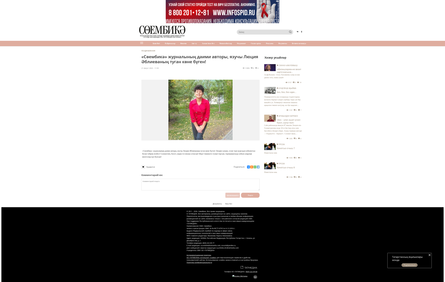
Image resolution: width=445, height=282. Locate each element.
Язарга (250, 195)
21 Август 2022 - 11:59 (150, 68)
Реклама (269, 43)
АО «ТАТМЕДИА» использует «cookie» (201, 257)
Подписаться (410, 265)
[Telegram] (258, 167)
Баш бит (156, 43)
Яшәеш (183, 43)
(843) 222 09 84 (251, 272)
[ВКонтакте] (248, 167)
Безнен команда (299, 43)
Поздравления (148, 51)
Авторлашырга (233, 195)
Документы (217, 204)
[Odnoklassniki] (302, 32)
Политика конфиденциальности (199, 262)
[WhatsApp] (255, 167)
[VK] (298, 32)
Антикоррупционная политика (199, 255)
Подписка (282, 43)
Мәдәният (241, 43)
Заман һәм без (208, 43)
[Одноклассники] (251, 167)
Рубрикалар (170, 43)
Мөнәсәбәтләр (225, 43)
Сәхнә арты (256, 43)
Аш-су (194, 43)
